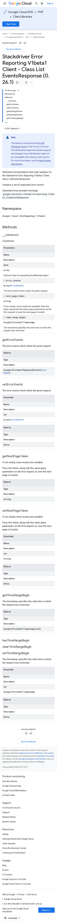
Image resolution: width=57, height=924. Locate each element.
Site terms (32, 894)
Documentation (17, 34)
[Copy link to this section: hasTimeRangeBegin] (32, 640)
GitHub (5, 834)
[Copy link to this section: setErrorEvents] (26, 384)
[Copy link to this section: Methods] (21, 227)
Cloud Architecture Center (14, 848)
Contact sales (8, 795)
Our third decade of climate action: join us (23, 904)
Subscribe (47, 910)
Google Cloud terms (13, 899)
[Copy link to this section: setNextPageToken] (31, 511)
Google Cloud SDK (20, 12)
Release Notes (9, 817)
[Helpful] (20, 43)
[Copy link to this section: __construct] (21, 235)
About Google (8, 894)
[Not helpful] (25, 43)
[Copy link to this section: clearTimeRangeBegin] (34, 647)
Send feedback (13, 49)
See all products (9, 781)
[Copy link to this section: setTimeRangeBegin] (32, 653)
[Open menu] (5, 3)
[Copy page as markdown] (26, 82)
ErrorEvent (17, 285)
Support (6, 812)
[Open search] (36, 3)
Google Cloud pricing (11, 786)
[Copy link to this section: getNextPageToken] (31, 456)
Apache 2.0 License (46, 756)
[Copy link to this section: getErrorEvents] (26, 340)
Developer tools (35, 34)
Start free (11, 24)
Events (5, 870)
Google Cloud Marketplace (14, 790)
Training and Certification (13, 853)
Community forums (11, 808)
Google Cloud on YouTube (14, 879)
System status (9, 821)
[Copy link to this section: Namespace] (24, 209)
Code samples (8, 843)
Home (4, 34)
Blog (4, 865)
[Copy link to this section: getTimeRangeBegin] (32, 595)
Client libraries (22, 17)
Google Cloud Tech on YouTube (16, 884)
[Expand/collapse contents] (18, 90)
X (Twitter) (7, 874)
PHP (40, 12)
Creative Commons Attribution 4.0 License (35, 753)
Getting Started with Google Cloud (17, 839)
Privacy (21, 894)
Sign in (50, 3)
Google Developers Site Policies (32, 759)
